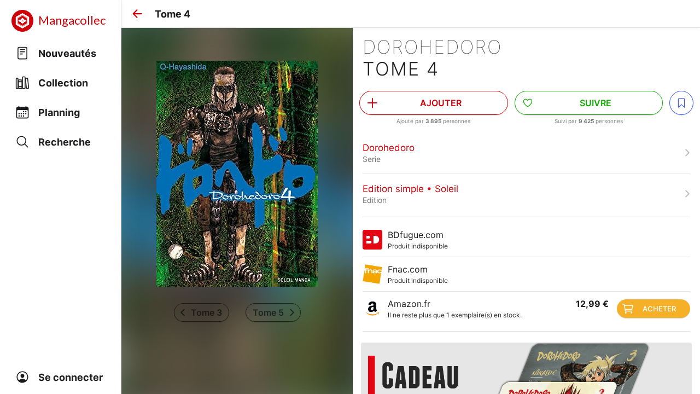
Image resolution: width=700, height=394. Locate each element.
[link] (526, 153)
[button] (137, 14)
